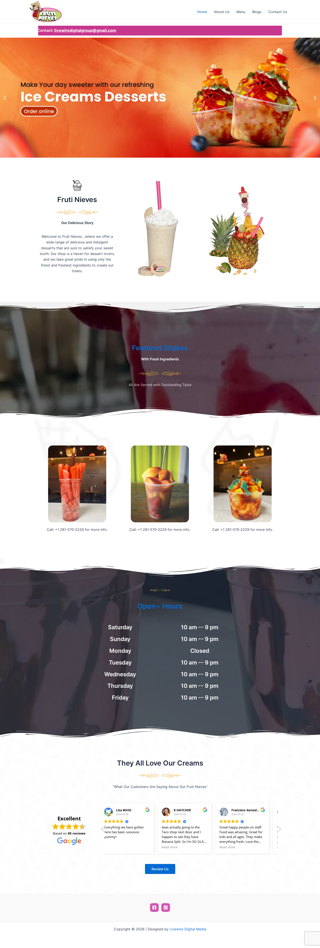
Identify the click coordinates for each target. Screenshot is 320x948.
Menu (240, 12)
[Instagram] (165, 907)
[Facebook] (154, 907)
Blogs (256, 12)
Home (202, 12)
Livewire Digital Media (188, 929)
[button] (5, 97)
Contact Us (277, 12)
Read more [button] (118, 847)
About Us (221, 12)
